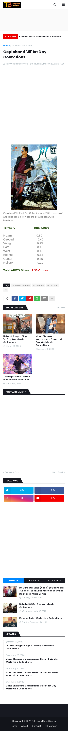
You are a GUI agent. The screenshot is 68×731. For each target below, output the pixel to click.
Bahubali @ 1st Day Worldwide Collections (36, 606)
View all (61, 307)
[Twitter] (22, 298)
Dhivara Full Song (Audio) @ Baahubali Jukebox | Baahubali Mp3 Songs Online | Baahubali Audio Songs (41, 590)
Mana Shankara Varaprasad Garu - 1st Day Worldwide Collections (49, 341)
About (24, 726)
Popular (13, 580)
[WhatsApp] (37, 298)
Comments (54, 580)
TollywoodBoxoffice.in (44, 721)
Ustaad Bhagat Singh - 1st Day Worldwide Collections (16, 339)
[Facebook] (15, 298)
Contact (36, 726)
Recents (34, 580)
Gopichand (52, 285)
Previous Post (12, 472)
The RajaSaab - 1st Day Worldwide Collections (16, 378)
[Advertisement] (34, 109)
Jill (6, 289)
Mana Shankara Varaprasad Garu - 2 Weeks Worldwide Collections (32, 661)
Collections (38, 285)
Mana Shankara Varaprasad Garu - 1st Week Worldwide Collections (32, 674)
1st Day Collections (22, 45)
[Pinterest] (29, 298)
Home (6, 45)
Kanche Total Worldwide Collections (40, 36)
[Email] (44, 298)
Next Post (57, 472)
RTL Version (51, 726)
